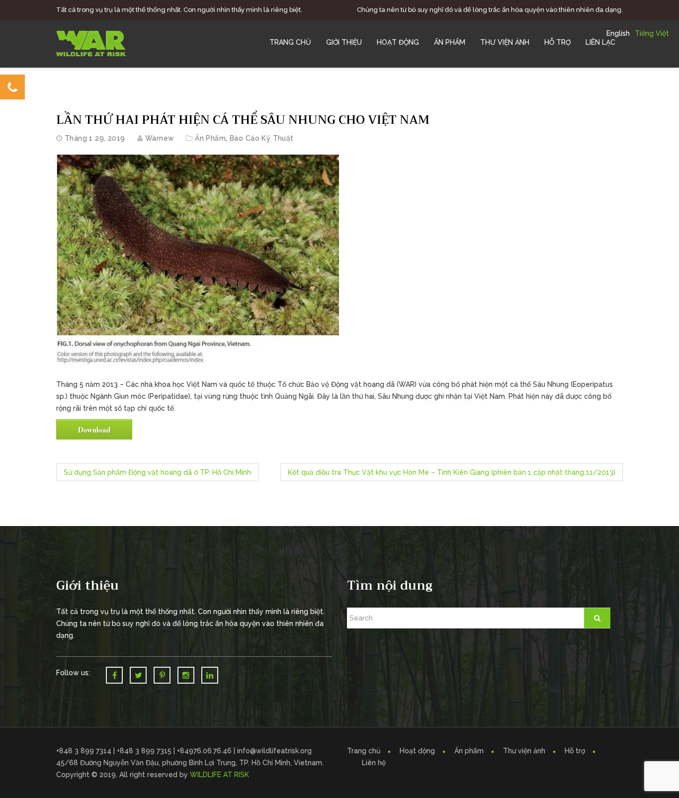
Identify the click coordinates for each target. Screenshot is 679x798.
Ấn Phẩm (449, 42)
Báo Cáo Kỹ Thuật (262, 138)
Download (94, 429)
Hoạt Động (398, 42)
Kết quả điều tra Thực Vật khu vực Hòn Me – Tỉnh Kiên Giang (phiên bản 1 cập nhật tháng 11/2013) (451, 472)
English (618, 33)
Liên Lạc (600, 42)
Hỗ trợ (557, 42)
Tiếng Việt (652, 33)
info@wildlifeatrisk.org (274, 751)
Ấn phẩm (469, 751)
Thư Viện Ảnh (504, 42)
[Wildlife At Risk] (91, 43)
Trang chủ (290, 42)
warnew (159, 138)
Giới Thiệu (344, 42)
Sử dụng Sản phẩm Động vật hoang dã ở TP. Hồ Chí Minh (157, 472)
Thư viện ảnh (524, 751)
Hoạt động (417, 751)
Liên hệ (374, 763)
